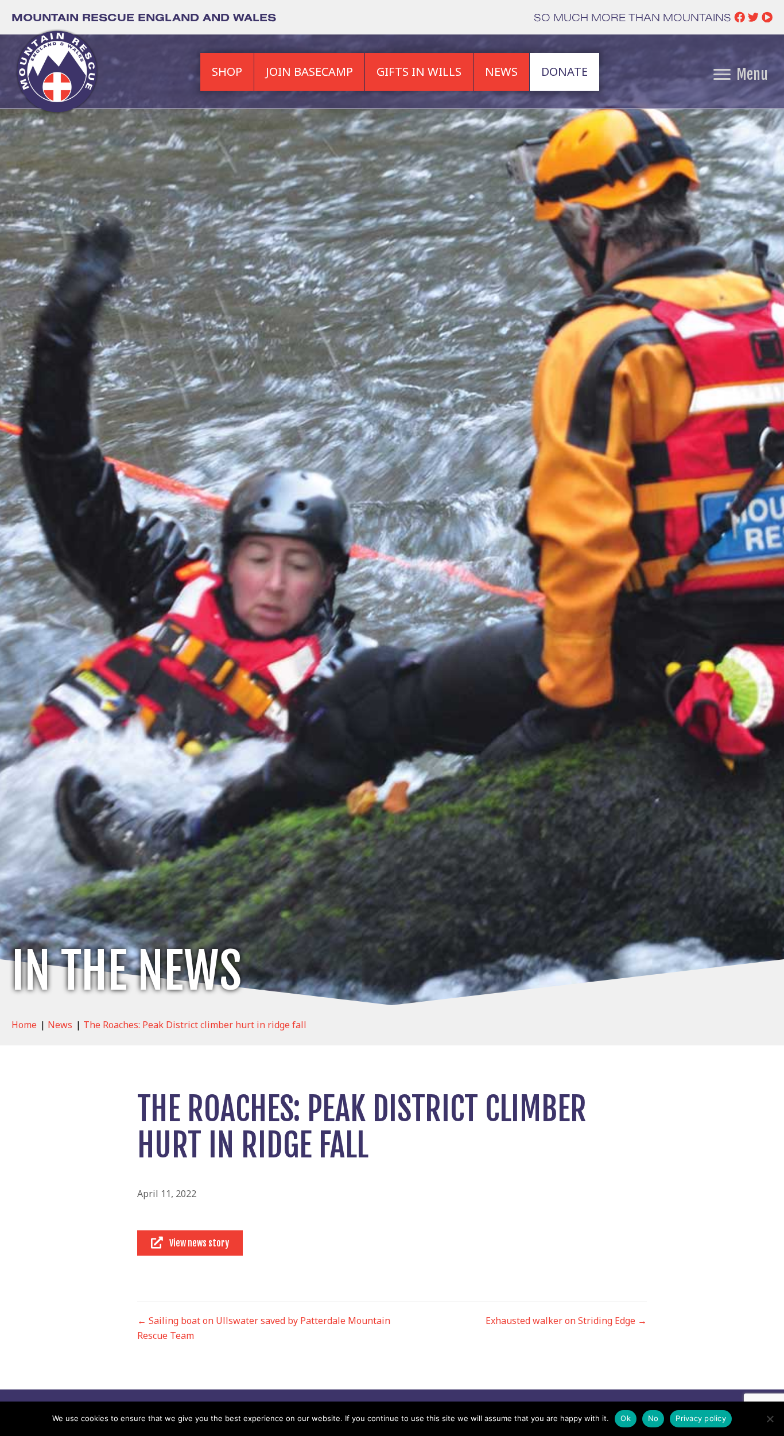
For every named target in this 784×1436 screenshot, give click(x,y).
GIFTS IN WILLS (419, 71)
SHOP (227, 71)
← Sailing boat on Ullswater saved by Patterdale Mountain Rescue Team (263, 1328)
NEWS (501, 71)
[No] (769, 1419)
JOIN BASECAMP (309, 71)
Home (24, 1024)
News (60, 1024)
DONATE (564, 71)
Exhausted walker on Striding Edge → (566, 1320)
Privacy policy (701, 1418)
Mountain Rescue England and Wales (143, 17)
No (653, 1418)
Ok (625, 1418)
